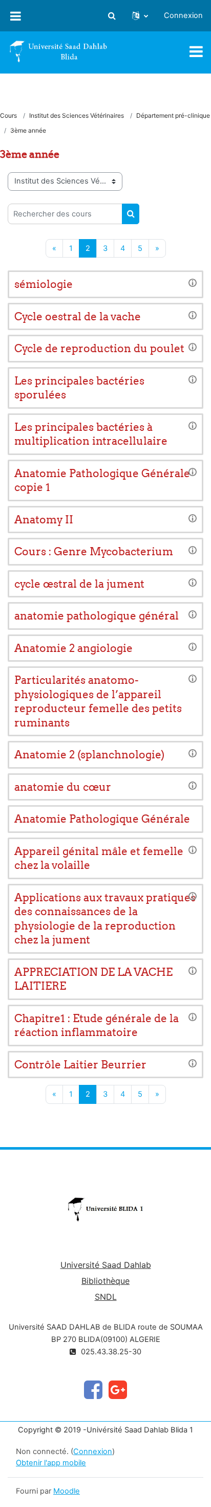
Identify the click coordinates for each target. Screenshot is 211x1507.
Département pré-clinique (173, 115)
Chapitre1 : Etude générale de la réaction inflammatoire (96, 1025)
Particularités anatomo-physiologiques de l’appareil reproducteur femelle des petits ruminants (98, 701)
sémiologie (43, 284)
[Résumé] (192, 282)
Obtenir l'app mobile (51, 1462)
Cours (8, 115)
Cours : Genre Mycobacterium (93, 551)
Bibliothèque (105, 1281)
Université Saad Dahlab (105, 1265)
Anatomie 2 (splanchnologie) (89, 754)
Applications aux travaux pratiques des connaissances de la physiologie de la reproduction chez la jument (105, 919)
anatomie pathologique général (96, 616)
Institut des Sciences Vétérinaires (76, 115)
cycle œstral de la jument (79, 584)
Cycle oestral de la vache (77, 316)
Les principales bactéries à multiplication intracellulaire (90, 434)
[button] (111, 16)
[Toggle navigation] (196, 51)
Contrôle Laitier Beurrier (80, 1065)
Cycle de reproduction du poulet (99, 348)
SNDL (106, 1297)
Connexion (183, 15)
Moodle (66, 1491)
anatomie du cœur (62, 787)
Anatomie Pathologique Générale (102, 819)
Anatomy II (43, 519)
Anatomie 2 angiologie (73, 648)
